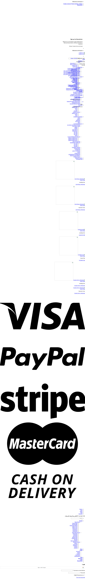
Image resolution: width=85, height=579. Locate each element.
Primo (76, 108)
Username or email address (79, 570)
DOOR (75, 58)
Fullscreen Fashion (74, 525)
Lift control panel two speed (74, 75)
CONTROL (80, 67)
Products (80, 60)
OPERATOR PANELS (78, 116)
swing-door (75, 66)
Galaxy (78, 119)
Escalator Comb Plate (75, 94)
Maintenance (77, 556)
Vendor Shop (75, 537)
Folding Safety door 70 (73, 84)
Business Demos (76, 542)
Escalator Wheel (76, 100)
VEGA (76, 135)
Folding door (77, 83)
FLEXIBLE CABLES (76, 147)
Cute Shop (75, 534)
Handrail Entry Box (76, 102)
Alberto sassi (75, 107)
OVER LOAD (77, 153)
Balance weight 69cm (73, 138)
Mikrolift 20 (75, 129)
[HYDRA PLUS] (72, 254)
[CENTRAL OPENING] (70, 178)
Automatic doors (76, 77)
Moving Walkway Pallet (75, 103)
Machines (80, 105)
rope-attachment (74, 86)
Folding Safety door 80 (73, 86)
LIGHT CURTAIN (76, 150)
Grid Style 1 (75, 529)
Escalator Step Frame (75, 99)
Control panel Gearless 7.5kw (74, 69)
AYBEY (76, 128)
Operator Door (74, 81)
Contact (78, 553)
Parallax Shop (75, 538)
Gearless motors (76, 112)
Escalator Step (77, 97)
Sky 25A (76, 143)
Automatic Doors (74, 63)
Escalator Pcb (77, 96)
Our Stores (77, 555)
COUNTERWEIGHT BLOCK (74, 136)
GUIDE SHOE (77, 148)
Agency (76, 543)
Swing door (77, 87)
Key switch (77, 121)
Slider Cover (75, 527)
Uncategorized (79, 159)
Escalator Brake (76, 92)
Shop (81, 510)
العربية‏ (81, 92)
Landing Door (75, 80)
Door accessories (76, 82)
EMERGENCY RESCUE (75, 142)
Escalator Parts (79, 90)
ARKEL (76, 127)
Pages (81, 511)
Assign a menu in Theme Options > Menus (73, 3)
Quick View (82, 180)
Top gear (76, 110)
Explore (76, 546)
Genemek (78, 120)
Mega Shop (75, 533)
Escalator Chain (76, 93)
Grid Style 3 (75, 531)
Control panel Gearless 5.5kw (74, 68)
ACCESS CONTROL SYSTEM (73, 125)
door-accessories (74, 64)
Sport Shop (75, 536)
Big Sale (76, 539)
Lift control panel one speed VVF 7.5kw (71, 74)
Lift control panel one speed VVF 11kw (72, 70)
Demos (81, 509)
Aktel (79, 117)
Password (82, 572)
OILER (78, 152)
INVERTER (77, 149)
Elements (81, 513)
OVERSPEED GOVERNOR (74, 154)
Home (72, 58)
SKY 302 (76, 133)
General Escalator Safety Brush (73, 101)
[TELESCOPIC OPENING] (70, 280)
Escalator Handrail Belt (75, 95)
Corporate (75, 544)
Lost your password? (80, 577)
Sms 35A (76, 145)
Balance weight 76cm (73, 139)
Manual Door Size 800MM (72, 89)
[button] (42, 567)
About (78, 552)
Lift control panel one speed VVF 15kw (72, 72)
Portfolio (78, 551)
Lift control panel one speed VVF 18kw (72, 73)
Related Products (79, 158)
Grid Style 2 (75, 530)
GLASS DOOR (82, 235)
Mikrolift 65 (75, 130)
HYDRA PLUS (82, 260)
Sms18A (76, 146)
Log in (75, 575)
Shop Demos (77, 522)
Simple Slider (75, 524)
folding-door (75, 65)
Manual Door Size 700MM (72, 88)
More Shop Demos (76, 532)
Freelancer (75, 545)
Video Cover (75, 526)
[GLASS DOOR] (72, 229)
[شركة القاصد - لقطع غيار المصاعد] (82, 53)
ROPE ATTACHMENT (75, 155)
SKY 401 (76, 134)
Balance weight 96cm (73, 140)
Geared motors (77, 106)
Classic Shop (75, 523)
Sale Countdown (74, 540)
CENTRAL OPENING (80, 184)
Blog (81, 512)
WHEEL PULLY (77, 156)
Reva (79, 122)
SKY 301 (76, 132)
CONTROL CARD (76, 126)
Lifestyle (76, 547)
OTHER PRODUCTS (78, 123)
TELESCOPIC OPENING (79, 285)
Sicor (76, 109)
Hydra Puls (75, 79)
